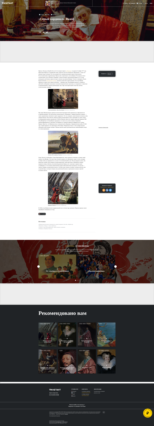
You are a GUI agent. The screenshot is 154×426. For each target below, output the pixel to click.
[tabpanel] (57, 267)
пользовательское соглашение (99, 391)
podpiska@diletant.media (86, 392)
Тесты (80, 350)
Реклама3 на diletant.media (103, 127)
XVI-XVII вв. (88, 323)
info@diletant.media (85, 395)
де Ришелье (68, 71)
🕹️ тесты (73, 394)
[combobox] (110, 74)
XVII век (48, 323)
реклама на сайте (97, 392)
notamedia (66, 414)
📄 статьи (73, 392)
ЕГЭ (99, 350)
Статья (41, 14)
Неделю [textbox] (109, 73)
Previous (38, 266)
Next (115, 266)
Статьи (41, 255)
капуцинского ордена (51, 80)
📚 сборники (73, 391)
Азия (44, 255)
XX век (47, 255)
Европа (45, 323)
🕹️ (145, 3)
